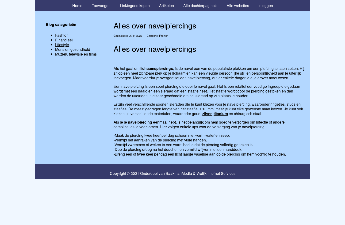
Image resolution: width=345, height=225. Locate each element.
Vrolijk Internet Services (215, 173)
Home (77, 5)
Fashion (163, 35)
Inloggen (265, 5)
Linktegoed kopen (135, 5)
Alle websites (238, 5)
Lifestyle (62, 44)
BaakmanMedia (179, 173)
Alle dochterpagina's (200, 5)
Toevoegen (101, 5)
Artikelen (166, 5)
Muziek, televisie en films (76, 54)
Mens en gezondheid (72, 49)
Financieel (64, 40)
